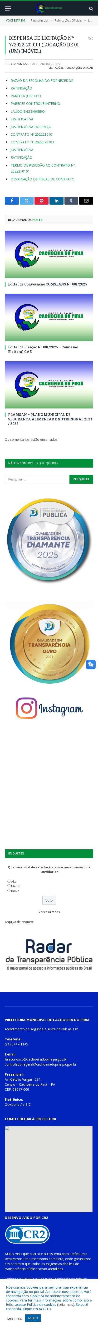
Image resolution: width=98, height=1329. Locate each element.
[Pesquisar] (90, 8)
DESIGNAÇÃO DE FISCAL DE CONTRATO (42, 179)
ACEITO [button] (33, 1318)
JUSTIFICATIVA (22, 119)
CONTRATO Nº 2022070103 (32, 142)
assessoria (39, 1258)
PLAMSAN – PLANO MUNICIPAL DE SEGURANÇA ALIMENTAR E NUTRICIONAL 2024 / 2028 (50, 419)
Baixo (15, 891)
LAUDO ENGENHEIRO (28, 111)
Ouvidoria (12, 1104)
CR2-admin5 (19, 64)
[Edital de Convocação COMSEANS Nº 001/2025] (49, 254)
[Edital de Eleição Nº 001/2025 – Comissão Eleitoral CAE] (49, 317)
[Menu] (8, 8)
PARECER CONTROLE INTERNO (35, 103)
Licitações (56, 67)
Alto (14, 881)
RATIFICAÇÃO (21, 88)
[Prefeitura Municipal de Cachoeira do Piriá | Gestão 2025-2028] (49, 8)
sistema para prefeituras (67, 1253)
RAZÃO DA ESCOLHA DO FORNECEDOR (42, 80)
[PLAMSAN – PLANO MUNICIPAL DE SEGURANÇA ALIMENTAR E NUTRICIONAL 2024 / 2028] (49, 384)
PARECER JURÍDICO (26, 96)
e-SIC (27, 1104)
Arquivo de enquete (19, 922)
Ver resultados (49, 912)
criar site (36, 1253)
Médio (15, 886)
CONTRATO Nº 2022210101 (32, 134)
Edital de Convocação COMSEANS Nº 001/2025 (47, 284)
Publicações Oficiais (79, 67)
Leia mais (65, 1304)
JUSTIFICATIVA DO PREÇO (31, 126)
